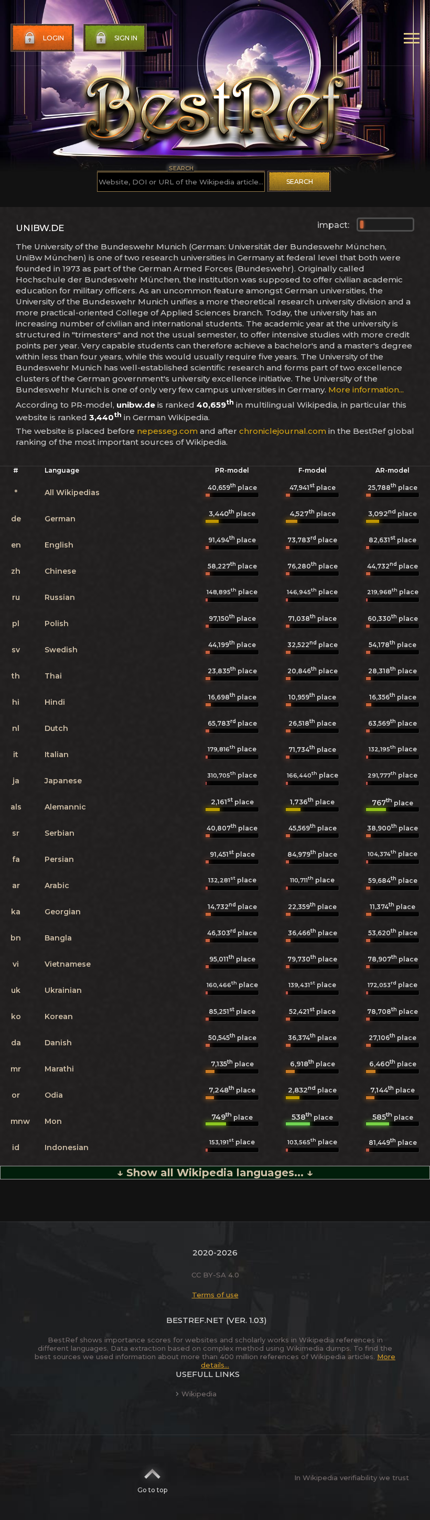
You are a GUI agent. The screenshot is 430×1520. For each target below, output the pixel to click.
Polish (57, 623)
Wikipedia (199, 1394)
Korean (59, 1016)
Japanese (63, 780)
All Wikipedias (72, 492)
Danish (58, 1042)
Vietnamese (68, 964)
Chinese (60, 571)
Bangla (58, 938)
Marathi (59, 1069)
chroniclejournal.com (282, 431)
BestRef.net (195, 1320)
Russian (60, 597)
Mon (53, 1121)
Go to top (152, 1490)
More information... (366, 390)
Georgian (63, 911)
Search (299, 181)
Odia (54, 1095)
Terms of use (215, 1295)
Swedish (61, 649)
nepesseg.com (167, 431)
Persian (59, 859)
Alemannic (65, 807)
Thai (53, 676)
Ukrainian (63, 990)
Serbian (59, 833)
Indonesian (67, 1147)
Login (53, 38)
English (59, 545)
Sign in (125, 38)
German (60, 518)
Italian (57, 754)
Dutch (56, 728)
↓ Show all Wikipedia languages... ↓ (215, 1172)
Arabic (57, 885)
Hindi (55, 702)
